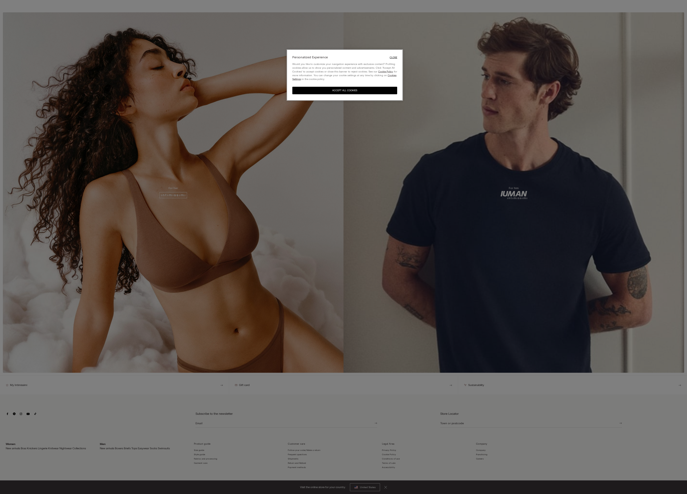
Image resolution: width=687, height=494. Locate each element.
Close (393, 57)
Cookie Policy (385, 71)
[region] (345, 75)
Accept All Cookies (344, 90)
